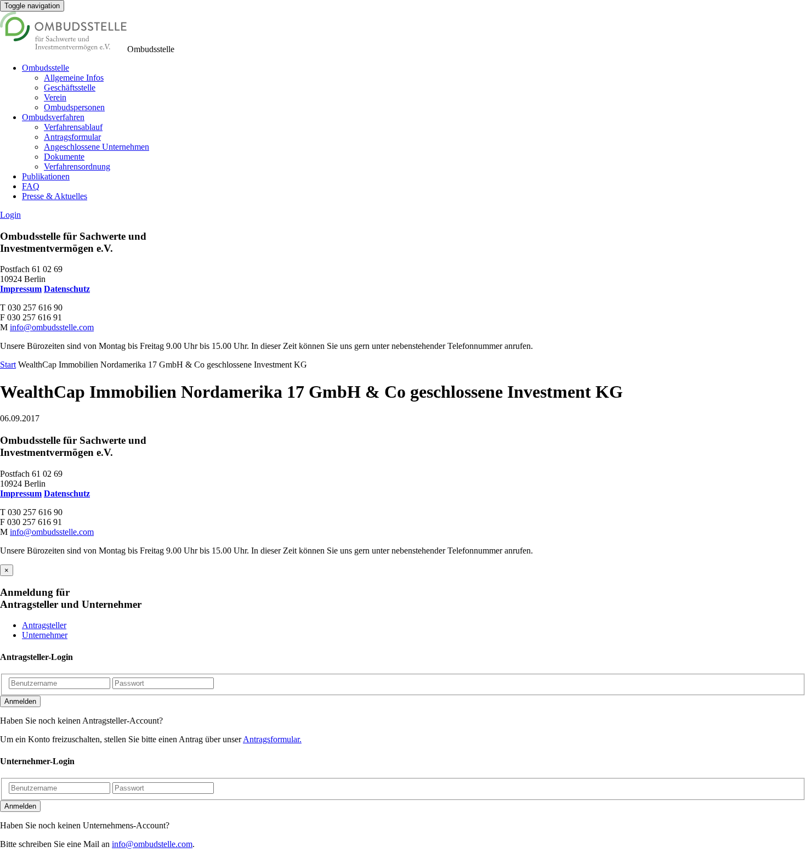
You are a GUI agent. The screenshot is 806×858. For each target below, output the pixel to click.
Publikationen (46, 176)
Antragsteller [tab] (44, 625)
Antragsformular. (272, 739)
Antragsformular (72, 137)
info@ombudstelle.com (152, 844)
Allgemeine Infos (74, 77)
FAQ (30, 186)
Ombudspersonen (74, 107)
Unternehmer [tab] (44, 635)
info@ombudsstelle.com (52, 327)
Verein (55, 97)
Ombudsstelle (45, 67)
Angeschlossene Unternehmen (96, 146)
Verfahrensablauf (73, 127)
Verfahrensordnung (77, 166)
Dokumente (64, 156)
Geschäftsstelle (69, 87)
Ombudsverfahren (53, 117)
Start (8, 364)
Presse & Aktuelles (54, 196)
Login (10, 214)
